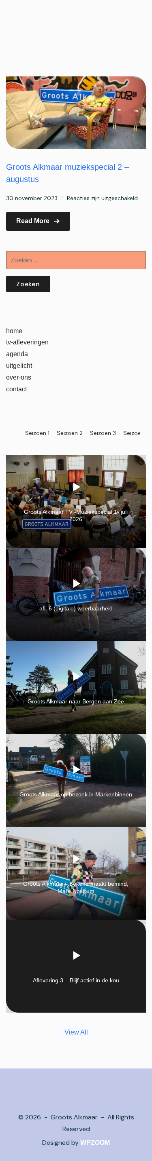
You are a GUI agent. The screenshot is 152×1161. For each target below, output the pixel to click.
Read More (32, 220)
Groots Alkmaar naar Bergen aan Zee (76, 701)
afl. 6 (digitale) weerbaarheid (76, 608)
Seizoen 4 (136, 433)
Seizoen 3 (103, 433)
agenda (17, 353)
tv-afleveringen (27, 342)
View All (76, 1032)
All (15, 433)
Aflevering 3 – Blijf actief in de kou (76, 980)
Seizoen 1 (37, 433)
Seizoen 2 (70, 433)
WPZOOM (95, 1142)
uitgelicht (19, 365)
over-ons (18, 377)
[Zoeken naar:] (76, 260)
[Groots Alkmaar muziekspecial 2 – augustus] (76, 81)
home (14, 330)
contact (16, 389)
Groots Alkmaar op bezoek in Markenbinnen (75, 794)
